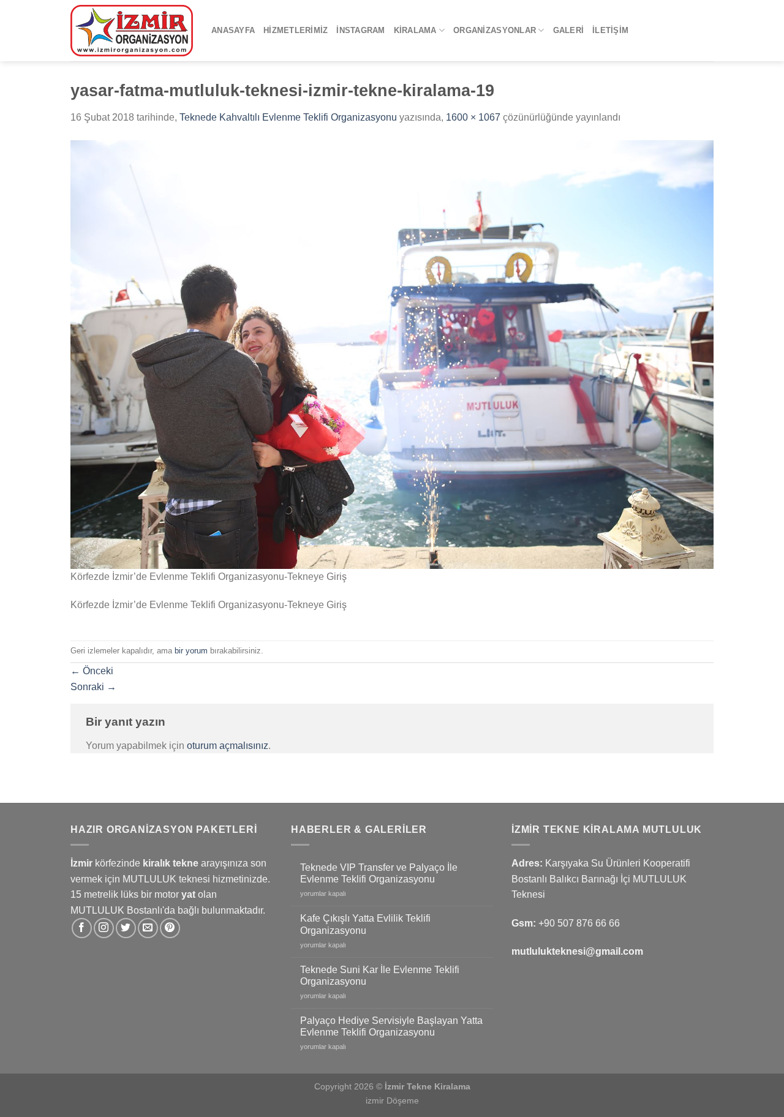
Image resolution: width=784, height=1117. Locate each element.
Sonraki (93, 687)
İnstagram (360, 30)
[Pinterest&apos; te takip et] (170, 928)
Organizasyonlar (494, 30)
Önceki (91, 671)
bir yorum (191, 650)
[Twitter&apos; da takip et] (126, 928)
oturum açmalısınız (227, 745)
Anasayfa (233, 30)
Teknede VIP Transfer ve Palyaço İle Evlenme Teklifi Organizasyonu (379, 873)
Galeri (568, 30)
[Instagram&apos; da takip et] (104, 928)
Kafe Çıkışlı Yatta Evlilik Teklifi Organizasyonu (365, 924)
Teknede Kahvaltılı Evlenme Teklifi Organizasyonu (288, 117)
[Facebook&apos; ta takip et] (82, 928)
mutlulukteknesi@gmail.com (577, 951)
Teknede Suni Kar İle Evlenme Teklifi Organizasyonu (379, 976)
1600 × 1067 (473, 117)
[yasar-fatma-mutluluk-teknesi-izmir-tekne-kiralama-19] (392, 353)
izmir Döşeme (392, 1100)
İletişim (610, 30)
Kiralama (415, 30)
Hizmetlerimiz (295, 30)
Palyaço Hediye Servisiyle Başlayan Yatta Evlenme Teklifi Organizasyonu (391, 1026)
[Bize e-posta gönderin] (148, 928)
